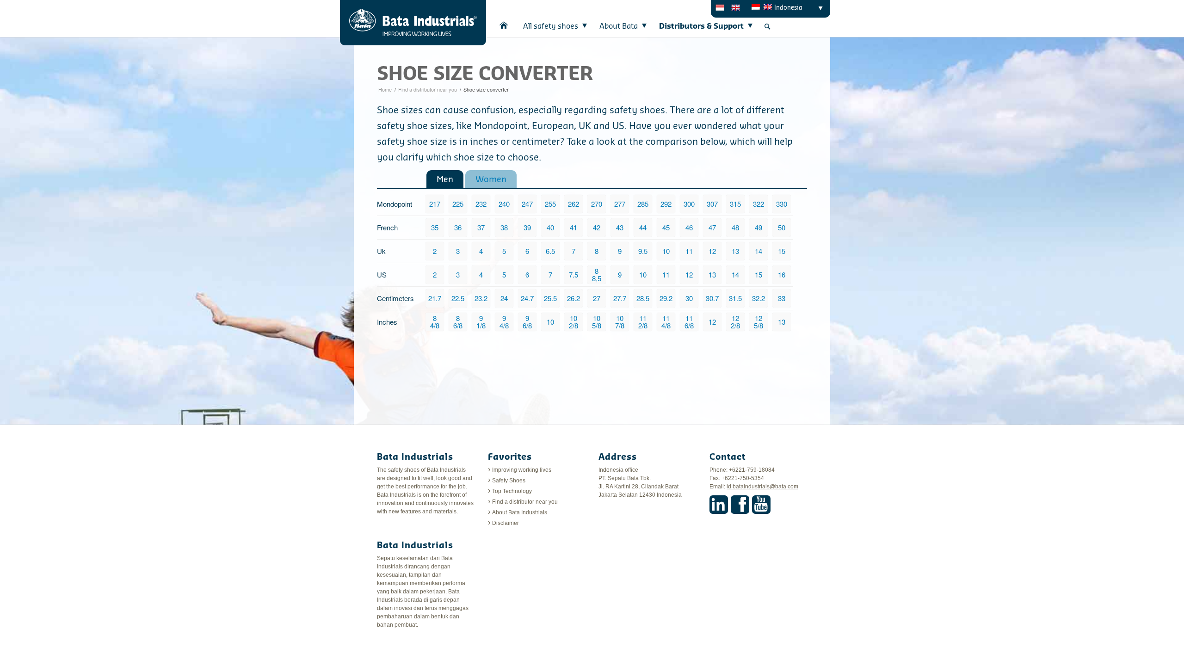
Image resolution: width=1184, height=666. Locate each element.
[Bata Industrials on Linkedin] (718, 504)
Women (490, 179)
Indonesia (788, 8)
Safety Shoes (508, 480)
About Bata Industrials (519, 512)
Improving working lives (521, 470)
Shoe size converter (485, 74)
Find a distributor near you (427, 89)
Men (445, 179)
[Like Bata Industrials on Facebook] (740, 504)
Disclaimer (505, 523)
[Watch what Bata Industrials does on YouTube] (761, 504)
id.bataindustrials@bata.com (762, 486)
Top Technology (512, 491)
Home (385, 89)
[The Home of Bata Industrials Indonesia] (504, 25)
